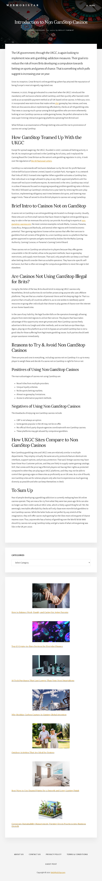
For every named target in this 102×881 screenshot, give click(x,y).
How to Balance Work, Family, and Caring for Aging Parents (40, 612)
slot (57, 103)
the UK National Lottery (41, 161)
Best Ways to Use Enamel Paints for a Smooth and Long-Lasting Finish (45, 790)
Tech (30, 30)
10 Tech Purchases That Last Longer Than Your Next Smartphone (43, 680)
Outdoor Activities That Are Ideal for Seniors (33, 752)
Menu (92, 5)
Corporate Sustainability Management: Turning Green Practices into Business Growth (49, 824)
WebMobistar (23, 5)
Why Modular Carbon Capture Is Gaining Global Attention (39, 714)
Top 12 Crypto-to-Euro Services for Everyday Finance (37, 646)
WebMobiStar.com (58, 873)
